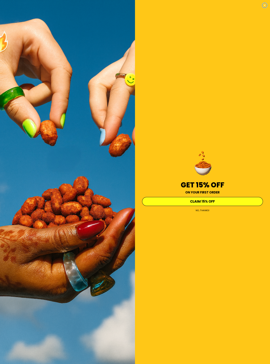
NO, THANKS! (202, 210)
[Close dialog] (264, 5)
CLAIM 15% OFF (202, 201)
